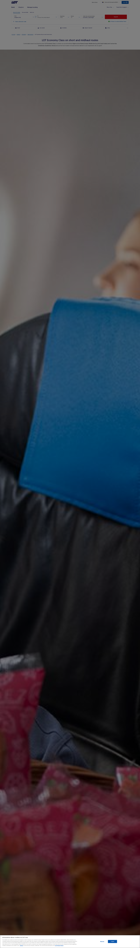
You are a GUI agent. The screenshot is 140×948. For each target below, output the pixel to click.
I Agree (112, 941)
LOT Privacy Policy (59, 945)
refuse (21, 945)
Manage (102, 941)
